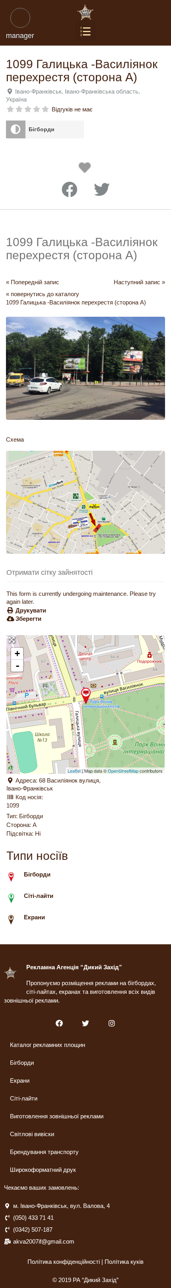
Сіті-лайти (23, 1098)
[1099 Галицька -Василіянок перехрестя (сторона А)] (86, 696)
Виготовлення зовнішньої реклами (56, 1116)
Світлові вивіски (32, 1134)
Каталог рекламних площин (47, 1044)
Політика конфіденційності (63, 1261)
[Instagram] (111, 1023)
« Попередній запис (32, 282)
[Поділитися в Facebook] (70, 190)
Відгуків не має (72, 109)
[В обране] (86, 170)
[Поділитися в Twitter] (102, 190)
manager (20, 36)
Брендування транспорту (44, 1151)
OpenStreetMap (123, 770)
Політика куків (124, 1261)
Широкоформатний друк (43, 1169)
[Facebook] (59, 1023)
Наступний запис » (139, 282)
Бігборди (41, 129)
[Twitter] (85, 1023)
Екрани (19, 1080)
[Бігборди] (15, 129)
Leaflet (74, 770)
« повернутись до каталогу (42, 294)
